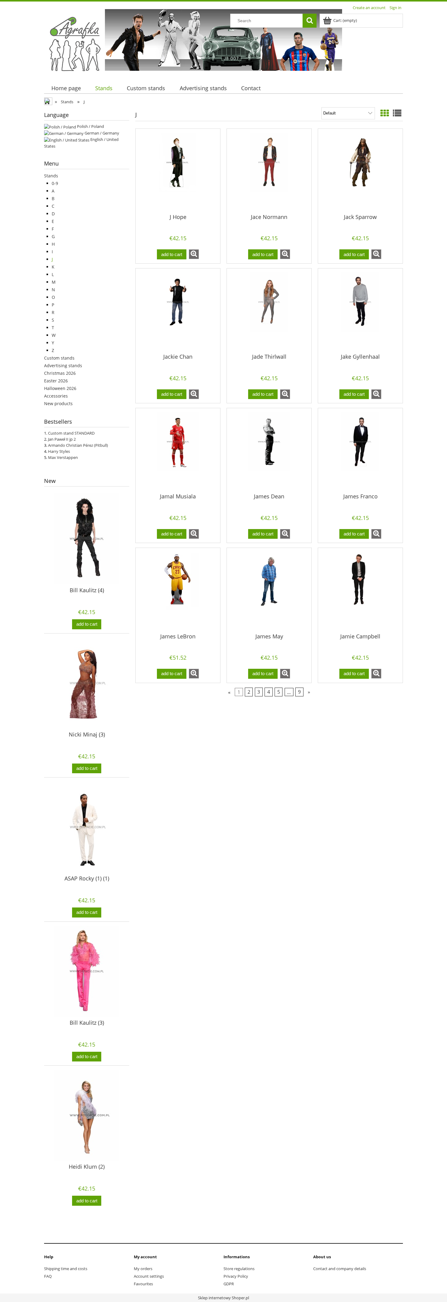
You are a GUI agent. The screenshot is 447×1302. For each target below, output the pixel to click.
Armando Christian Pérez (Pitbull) (78, 445)
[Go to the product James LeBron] (178, 590)
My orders (143, 1268)
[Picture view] (384, 113)
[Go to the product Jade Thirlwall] (269, 310)
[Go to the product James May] (269, 590)
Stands (51, 176)
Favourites (143, 1284)
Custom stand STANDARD (71, 433)
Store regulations (239, 1268)
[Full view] (397, 113)
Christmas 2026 (60, 373)
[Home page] (74, 43)
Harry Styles (59, 451)
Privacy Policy (236, 1276)
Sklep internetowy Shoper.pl (223, 1297)
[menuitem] (66, 88)
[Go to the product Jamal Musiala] (178, 450)
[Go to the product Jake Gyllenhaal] (360, 310)
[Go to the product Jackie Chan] (178, 310)
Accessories (56, 396)
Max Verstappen (63, 457)
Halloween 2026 (60, 388)
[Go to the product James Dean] (269, 450)
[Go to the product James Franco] (360, 450)
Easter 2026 (56, 381)
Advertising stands (63, 365)
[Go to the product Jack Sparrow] (360, 171)
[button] (194, 254)
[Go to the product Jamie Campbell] (360, 590)
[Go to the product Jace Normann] (269, 171)
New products (58, 403)
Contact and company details (339, 1268)
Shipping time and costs (65, 1268)
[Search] (310, 21)
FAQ (48, 1276)
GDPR (229, 1284)
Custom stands (59, 358)
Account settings (149, 1276)
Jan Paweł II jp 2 (62, 439)
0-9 (55, 183)
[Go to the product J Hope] (178, 171)
